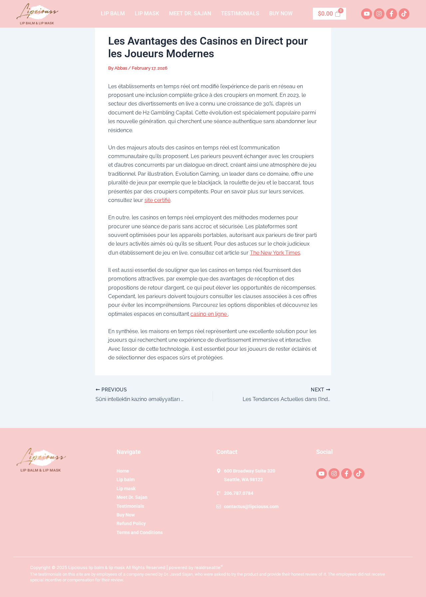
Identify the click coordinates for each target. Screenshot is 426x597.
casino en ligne (209, 314)
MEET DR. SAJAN (190, 13)
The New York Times (275, 253)
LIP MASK (147, 13)
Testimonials (240, 13)
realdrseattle (208, 567)
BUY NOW (281, 13)
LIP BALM (113, 13)
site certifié (157, 200)
